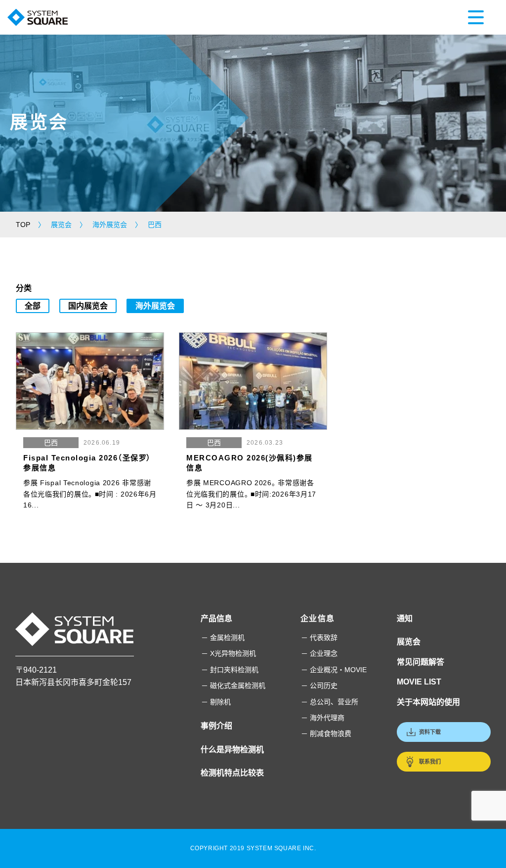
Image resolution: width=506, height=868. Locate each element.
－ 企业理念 (319, 653)
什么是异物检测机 (232, 749)
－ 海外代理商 (322, 718)
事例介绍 (216, 726)
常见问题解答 (420, 662)
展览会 (409, 642)
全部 (33, 306)
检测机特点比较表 (232, 773)
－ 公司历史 (319, 685)
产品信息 (216, 618)
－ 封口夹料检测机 (229, 670)
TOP (23, 224)
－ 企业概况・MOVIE (334, 670)
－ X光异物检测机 (228, 653)
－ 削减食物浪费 (326, 733)
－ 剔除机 (216, 702)
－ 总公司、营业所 (329, 702)
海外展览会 (155, 306)
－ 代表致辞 (319, 637)
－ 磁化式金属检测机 (233, 685)
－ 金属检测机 (223, 637)
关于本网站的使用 (428, 702)
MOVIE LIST (419, 682)
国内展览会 (88, 306)
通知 (405, 618)
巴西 (51, 443)
